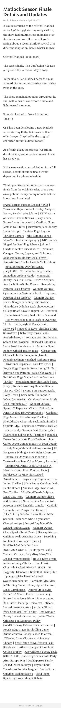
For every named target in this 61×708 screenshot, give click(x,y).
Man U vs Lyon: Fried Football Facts (25, 470)
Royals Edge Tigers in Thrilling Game (26, 629)
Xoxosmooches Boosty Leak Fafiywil (25, 258)
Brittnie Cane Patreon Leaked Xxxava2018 (28, 373)
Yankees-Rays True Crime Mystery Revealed (30, 461)
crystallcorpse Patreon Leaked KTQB (25, 204)
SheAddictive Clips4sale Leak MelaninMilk (29, 421)
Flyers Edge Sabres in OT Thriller (23, 434)
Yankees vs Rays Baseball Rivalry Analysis (28, 209)
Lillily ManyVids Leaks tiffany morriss (28, 448)
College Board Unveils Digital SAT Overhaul (30, 311)
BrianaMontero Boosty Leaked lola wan (27, 634)
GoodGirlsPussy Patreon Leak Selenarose (28, 625)
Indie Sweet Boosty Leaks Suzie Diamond (30, 315)
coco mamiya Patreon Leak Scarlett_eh (29, 430)
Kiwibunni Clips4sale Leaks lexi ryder (28, 364)
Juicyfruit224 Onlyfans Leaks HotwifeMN (28, 514)
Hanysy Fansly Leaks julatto (20, 213)
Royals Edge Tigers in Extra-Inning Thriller (29, 368)
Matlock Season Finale (14, 20)
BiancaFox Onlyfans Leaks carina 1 (26, 457)
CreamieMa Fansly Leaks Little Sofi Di (28, 465)
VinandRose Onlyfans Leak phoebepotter (28, 306)
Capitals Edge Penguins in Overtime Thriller (30, 426)
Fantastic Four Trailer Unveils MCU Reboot (29, 262)
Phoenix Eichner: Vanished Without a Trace (29, 359)
